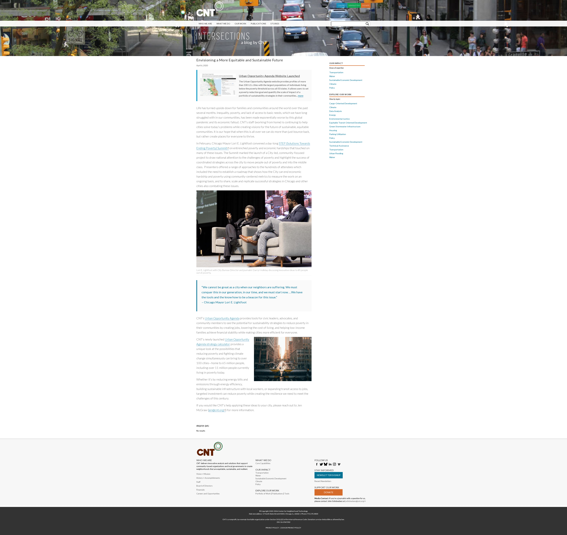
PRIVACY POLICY (272, 528)
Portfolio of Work (263, 493)
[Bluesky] (325, 464)
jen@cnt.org (217, 410)
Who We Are (205, 23)
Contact (342, 5)
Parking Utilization (337, 134)
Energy (332, 115)
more (300, 95)
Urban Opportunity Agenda (222, 318)
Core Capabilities (262, 463)
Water (332, 76)
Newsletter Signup (328, 475)
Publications (258, 23)
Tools (286, 493)
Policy (332, 87)
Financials (200, 490)
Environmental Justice (339, 119)
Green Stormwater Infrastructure (344, 126)
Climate (332, 84)
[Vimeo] (339, 464)
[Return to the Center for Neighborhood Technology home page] (210, 15)
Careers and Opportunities (208, 493)
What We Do (223, 23)
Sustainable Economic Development (345, 80)
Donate (365, 5)
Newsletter (354, 5)
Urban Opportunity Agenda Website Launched (269, 76)
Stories (275, 23)
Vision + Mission (203, 474)
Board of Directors (204, 486)
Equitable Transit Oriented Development (348, 122)
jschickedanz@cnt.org (355, 501)
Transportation (336, 72)
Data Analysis (335, 111)
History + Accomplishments (208, 478)
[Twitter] (321, 464)
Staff (198, 482)
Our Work (240, 23)
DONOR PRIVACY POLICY (291, 528)
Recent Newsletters (323, 481)
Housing (333, 130)
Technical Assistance (339, 145)
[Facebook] (317, 464)
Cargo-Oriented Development (343, 103)
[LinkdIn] (330, 464)
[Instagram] (334, 464)
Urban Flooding (336, 153)
